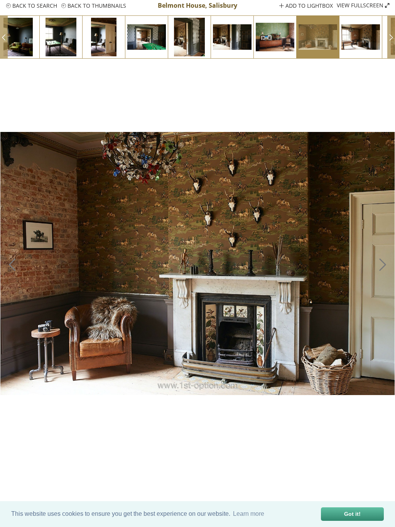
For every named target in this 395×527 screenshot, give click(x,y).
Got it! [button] (352, 514)
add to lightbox (308, 5)
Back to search (34, 5)
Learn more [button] (248, 513)
